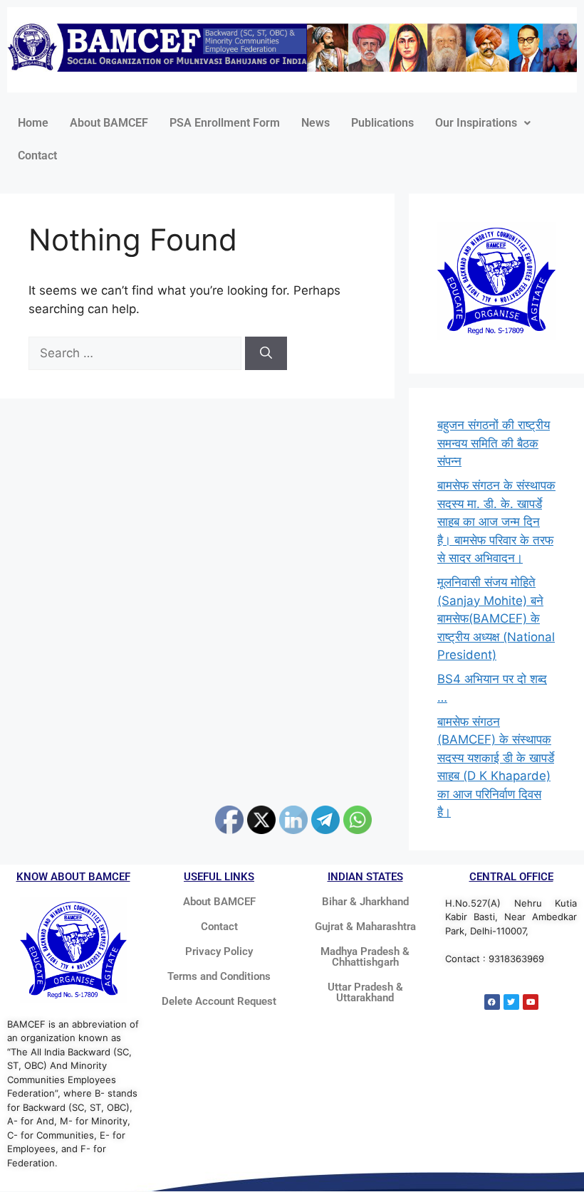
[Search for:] (136, 353)
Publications (382, 123)
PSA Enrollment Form (225, 123)
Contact (37, 155)
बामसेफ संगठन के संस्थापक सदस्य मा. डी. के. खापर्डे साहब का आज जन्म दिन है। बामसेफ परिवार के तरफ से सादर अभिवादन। (496, 521)
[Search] (266, 354)
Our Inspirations (476, 123)
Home (33, 123)
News (315, 123)
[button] (482, 123)
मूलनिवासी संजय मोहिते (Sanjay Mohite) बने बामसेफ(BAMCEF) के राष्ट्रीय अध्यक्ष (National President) (496, 618)
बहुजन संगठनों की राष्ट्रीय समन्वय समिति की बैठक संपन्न (493, 443)
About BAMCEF (109, 123)
